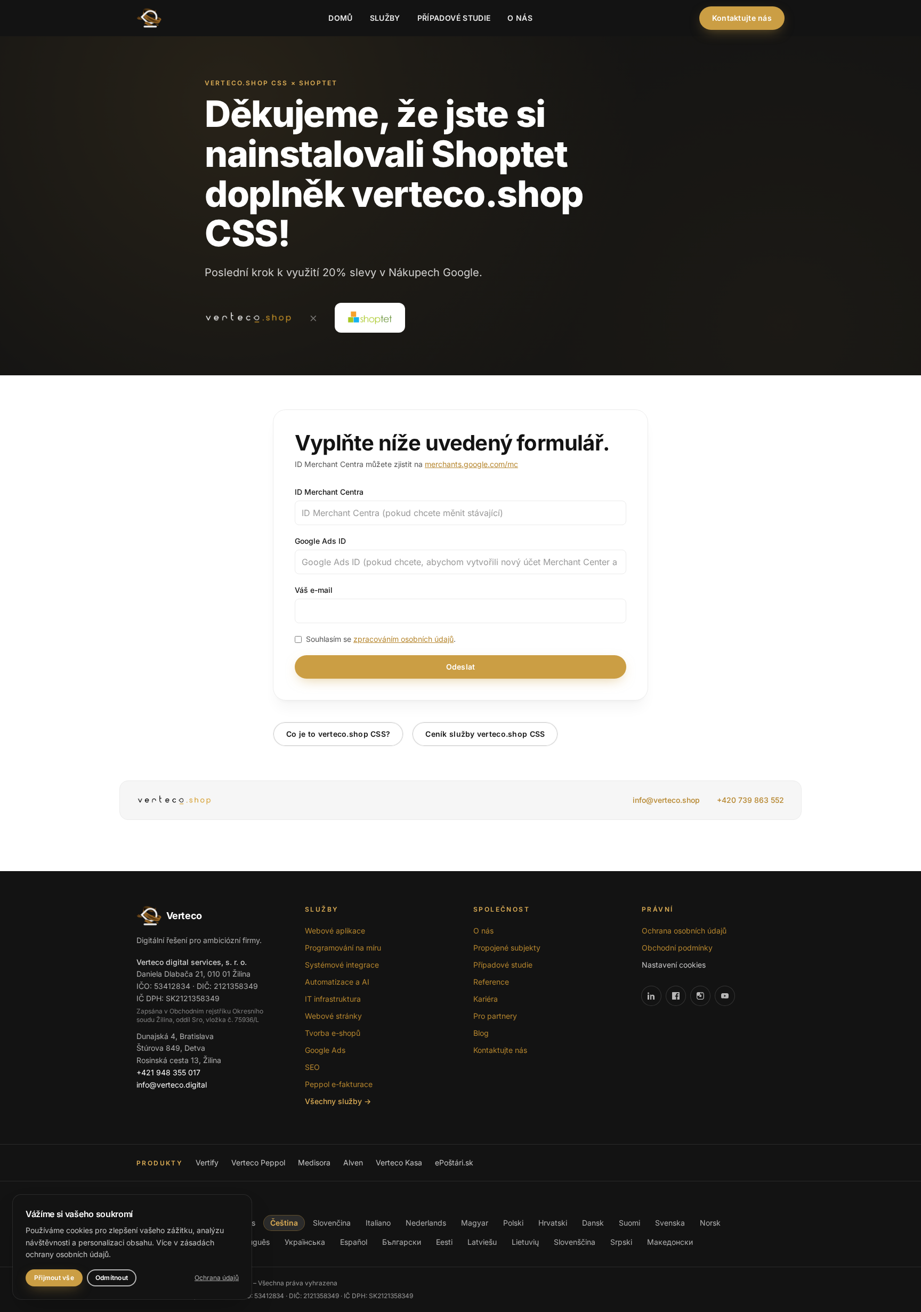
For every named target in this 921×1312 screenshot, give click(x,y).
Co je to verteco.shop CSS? (338, 733)
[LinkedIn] (651, 995)
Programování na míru (343, 947)
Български (401, 1241)
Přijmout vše (54, 1278)
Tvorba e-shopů (332, 1032)
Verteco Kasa (399, 1162)
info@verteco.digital (171, 1084)
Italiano (378, 1222)
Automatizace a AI (337, 981)
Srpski (621, 1241)
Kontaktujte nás (742, 17)
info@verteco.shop (666, 799)
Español (353, 1241)
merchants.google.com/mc (471, 464)
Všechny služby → (338, 1101)
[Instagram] (700, 995)
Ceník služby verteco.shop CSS (485, 733)
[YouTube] (724, 995)
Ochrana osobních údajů (684, 930)
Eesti (444, 1241)
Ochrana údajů (217, 1278)
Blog (481, 1032)
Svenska (670, 1222)
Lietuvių (525, 1241)
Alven (353, 1162)
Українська (305, 1241)
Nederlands (426, 1222)
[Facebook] (675, 995)
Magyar (474, 1222)
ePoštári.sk (454, 1162)
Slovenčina (332, 1222)
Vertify (207, 1162)
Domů (340, 17)
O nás (519, 17)
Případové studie (454, 17)
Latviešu (482, 1241)
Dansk (593, 1222)
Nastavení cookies (674, 964)
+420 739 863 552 (750, 799)
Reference (491, 981)
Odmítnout (111, 1278)
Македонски (670, 1241)
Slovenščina (574, 1241)
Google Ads (325, 1050)
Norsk (710, 1222)
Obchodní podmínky (677, 947)
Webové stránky (333, 1015)
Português (252, 1241)
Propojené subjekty (506, 947)
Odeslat (460, 666)
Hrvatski (552, 1222)
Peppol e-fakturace (339, 1084)
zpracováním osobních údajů (403, 638)
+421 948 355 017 (168, 1072)
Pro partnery (495, 1015)
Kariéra (485, 998)
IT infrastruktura (333, 998)
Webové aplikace (335, 930)
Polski (513, 1222)
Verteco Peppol (258, 1162)
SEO (312, 1067)
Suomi (629, 1222)
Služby (385, 17)
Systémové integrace (342, 964)
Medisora (314, 1162)
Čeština (284, 1222)
